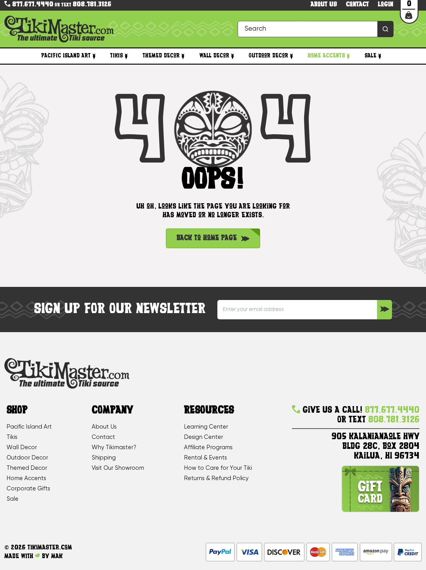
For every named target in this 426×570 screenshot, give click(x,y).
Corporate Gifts (28, 489)
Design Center (203, 437)
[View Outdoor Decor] (291, 56)
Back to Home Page (207, 238)
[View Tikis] (126, 56)
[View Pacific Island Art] (94, 56)
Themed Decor (161, 56)
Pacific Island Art (66, 56)
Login (385, 5)
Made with (19, 556)
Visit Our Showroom (118, 468)
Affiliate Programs (208, 447)
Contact (357, 5)
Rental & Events (205, 458)
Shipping (104, 458)
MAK (57, 556)
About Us (104, 427)
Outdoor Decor (268, 56)
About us (324, 5)
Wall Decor (214, 56)
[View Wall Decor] (232, 56)
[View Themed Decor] (183, 56)
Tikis (116, 56)
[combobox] (316, 29)
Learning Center (206, 427)
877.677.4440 (31, 5)
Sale (370, 56)
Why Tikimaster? (114, 447)
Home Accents (326, 56)
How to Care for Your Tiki (218, 468)
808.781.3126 (92, 5)
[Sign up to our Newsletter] (384, 309)
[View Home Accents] (348, 56)
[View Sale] (379, 56)
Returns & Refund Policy (216, 478)
